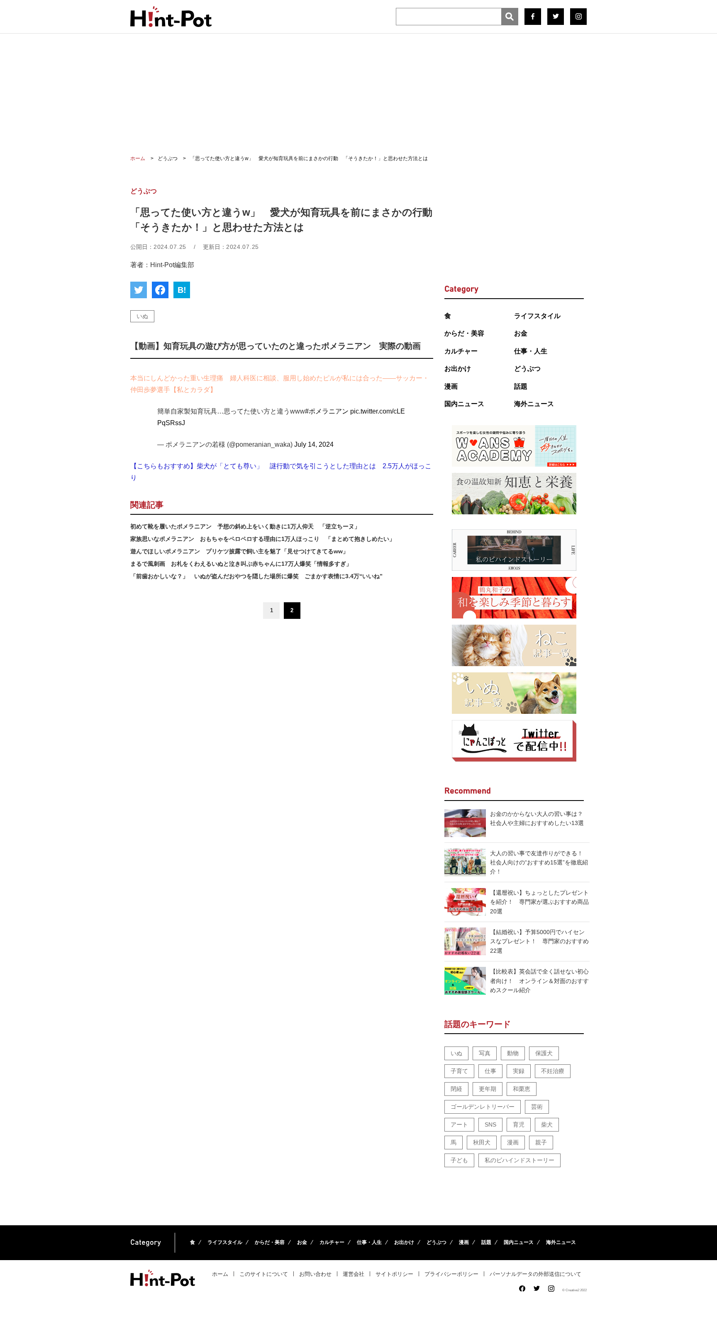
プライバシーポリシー (451, 1274)
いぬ (142, 316)
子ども (459, 1160)
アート (459, 1124)
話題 (520, 386)
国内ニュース (464, 403)
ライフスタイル (537, 315)
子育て (459, 1071)
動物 (513, 1053)
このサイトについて (263, 1274)
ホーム (220, 1274)
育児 (518, 1124)
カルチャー (461, 351)
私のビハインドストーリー (519, 1160)
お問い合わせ (315, 1274)
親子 (541, 1142)
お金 (520, 333)
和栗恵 (521, 1088)
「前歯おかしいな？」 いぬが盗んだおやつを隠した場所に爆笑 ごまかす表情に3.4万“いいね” (256, 576)
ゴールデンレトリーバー (483, 1106)
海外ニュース (534, 403)
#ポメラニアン (327, 411)
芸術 (537, 1106)
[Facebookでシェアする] (160, 290)
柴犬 (547, 1124)
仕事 (490, 1071)
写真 (484, 1053)
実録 (518, 1071)
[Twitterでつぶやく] (138, 290)
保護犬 (544, 1053)
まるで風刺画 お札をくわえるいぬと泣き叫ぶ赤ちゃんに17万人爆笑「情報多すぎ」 (241, 563)
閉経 (456, 1088)
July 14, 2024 (314, 444)
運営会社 (353, 1274)
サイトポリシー (394, 1274)
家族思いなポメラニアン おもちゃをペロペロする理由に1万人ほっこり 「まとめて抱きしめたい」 (262, 538)
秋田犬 (481, 1142)
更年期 (487, 1088)
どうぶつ (527, 368)
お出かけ (457, 368)
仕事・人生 (530, 351)
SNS (490, 1124)
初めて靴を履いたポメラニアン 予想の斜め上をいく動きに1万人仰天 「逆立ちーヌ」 (245, 526)
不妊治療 (552, 1071)
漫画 (451, 386)
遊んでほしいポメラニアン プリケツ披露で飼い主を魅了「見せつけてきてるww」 (239, 551)
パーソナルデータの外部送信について (535, 1274)
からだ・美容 (464, 333)
